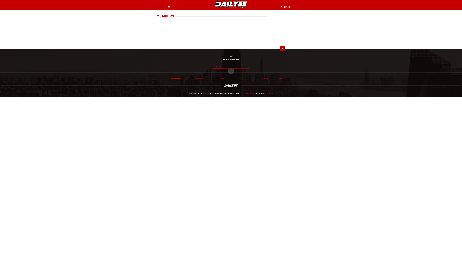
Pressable (270, 93)
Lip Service (199, 78)
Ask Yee (221, 78)
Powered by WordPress (248, 93)
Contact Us (283, 78)
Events (241, 78)
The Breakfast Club (179, 78)
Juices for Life (262, 78)
